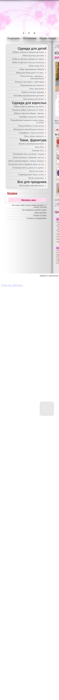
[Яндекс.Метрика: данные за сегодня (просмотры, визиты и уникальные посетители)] (12, 285)
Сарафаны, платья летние (31, 133)
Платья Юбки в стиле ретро (31, 126)
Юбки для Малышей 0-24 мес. (30, 73)
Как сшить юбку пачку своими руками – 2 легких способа (29, 206)
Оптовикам (29, 37)
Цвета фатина (40, 213)
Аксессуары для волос (33, 99)
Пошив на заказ (39, 215)
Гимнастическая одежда (32, 92)
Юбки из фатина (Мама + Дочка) (29, 113)
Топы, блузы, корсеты (34, 136)
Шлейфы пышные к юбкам (31, 117)
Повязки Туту (38, 150)
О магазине (13, 37)
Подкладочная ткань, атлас (31, 174)
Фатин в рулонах (36, 178)
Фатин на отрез (36, 171)
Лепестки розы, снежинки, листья (28, 157)
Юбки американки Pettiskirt (31, 69)
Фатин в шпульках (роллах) (31, 144)
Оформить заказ (28, 200)
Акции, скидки (47, 37)
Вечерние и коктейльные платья (29, 129)
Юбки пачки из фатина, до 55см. (29, 106)
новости (43, 275)
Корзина (12, 193)
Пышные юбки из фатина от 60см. (28, 110)
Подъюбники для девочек (32, 85)
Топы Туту (39, 147)
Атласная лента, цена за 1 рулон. (28, 168)
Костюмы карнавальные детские (29, 95)
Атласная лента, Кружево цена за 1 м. (26, 164)
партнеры (53, 275)
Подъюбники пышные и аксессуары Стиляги (27, 121)
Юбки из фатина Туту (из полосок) (28, 62)
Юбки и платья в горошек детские (28, 52)
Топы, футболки (36, 89)
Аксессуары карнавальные (31, 185)
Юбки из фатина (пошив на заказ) (28, 59)
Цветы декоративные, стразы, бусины (26, 161)
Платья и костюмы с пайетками (29, 82)
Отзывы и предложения (36, 218)
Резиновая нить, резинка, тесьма (28, 154)
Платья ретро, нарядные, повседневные (32, 77)
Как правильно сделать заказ (34, 210)
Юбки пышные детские (33, 56)
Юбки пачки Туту (36, 66)
